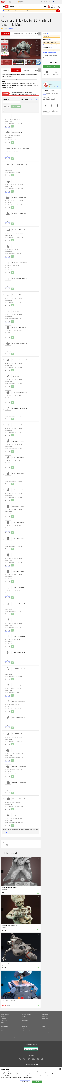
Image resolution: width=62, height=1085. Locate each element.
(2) (57, 86)
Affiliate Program (4, 1030)
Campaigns (3, 1018)
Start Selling (44, 1016)
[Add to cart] (38, 892)
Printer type (46, 39)
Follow (46, 90)
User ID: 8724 (52, 83)
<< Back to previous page (6, 16)
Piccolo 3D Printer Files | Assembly (9, 887)
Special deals (3, 2)
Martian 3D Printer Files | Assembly (9, 925)
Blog (15, 1)
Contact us (24, 1016)
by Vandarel (4, 889)
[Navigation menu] (3, 6)
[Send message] (44, 94)
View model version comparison (49, 52)
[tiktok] (42, 1059)
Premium (12, 6)
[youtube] (49, 2)
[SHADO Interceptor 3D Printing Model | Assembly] (21, 947)
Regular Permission (46, 1028)
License (45, 33)
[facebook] (41, 2)
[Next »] (39, 33)
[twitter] (46, 2)
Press (2, 1022)
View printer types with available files (50, 44)
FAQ (22, 1018)
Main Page (13, 16)
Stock (21, 6)
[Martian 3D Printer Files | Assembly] (21, 909)
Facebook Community (26, 1030)
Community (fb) (21, 2)
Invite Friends (4, 1020)
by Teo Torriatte (5, 1002)
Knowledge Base (25, 1020)
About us (3, 1016)
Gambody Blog (24, 1028)
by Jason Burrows (5, 965)
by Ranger (4, 927)
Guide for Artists (45, 1018)
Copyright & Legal (45, 1032)
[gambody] (6, 6)
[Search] (58, 10)
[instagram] (44, 2)
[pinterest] (37, 1059)
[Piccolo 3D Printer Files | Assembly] (21, 871)
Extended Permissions (46, 1030)
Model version (46, 47)
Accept (37, 1081)
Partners (3, 1028)
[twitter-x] (28, 1059)
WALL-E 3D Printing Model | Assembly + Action (12, 1000)
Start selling (10, 2)
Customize (25, 1081)
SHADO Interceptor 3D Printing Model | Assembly (12, 963)
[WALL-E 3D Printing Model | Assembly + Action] (21, 985)
